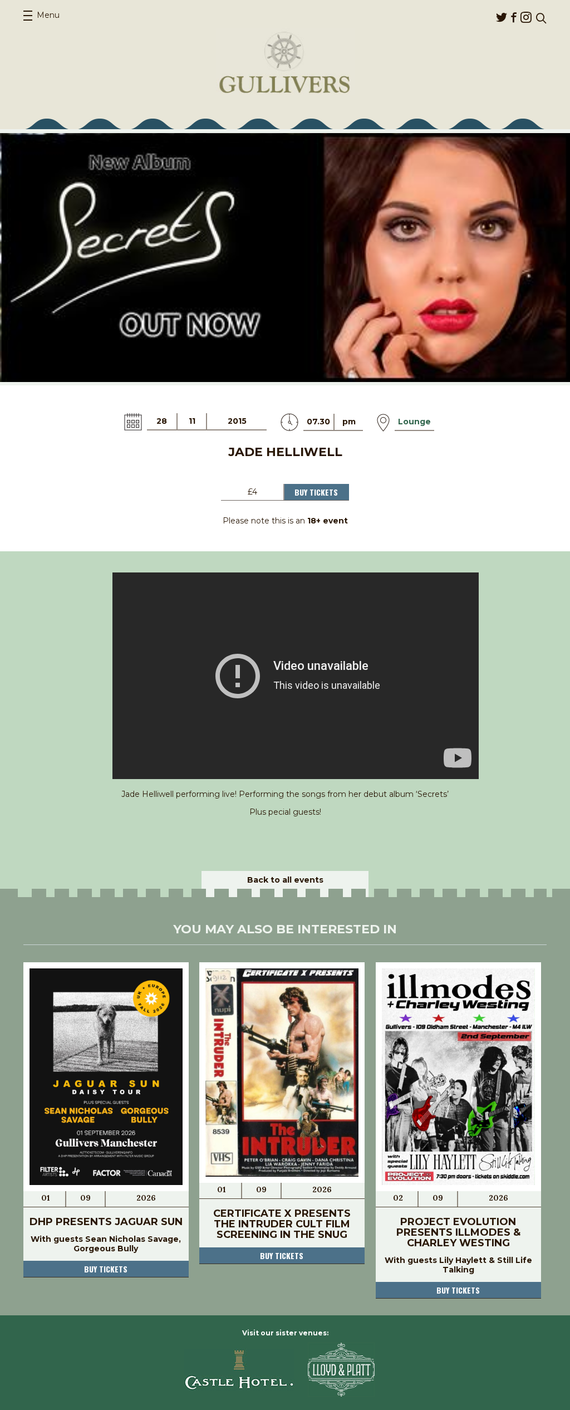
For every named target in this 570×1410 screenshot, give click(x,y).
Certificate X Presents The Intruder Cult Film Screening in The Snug (282, 1224)
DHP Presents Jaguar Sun (106, 1222)
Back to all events (285, 880)
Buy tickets (105, 1269)
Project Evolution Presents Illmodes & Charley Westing (458, 1232)
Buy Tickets (316, 492)
